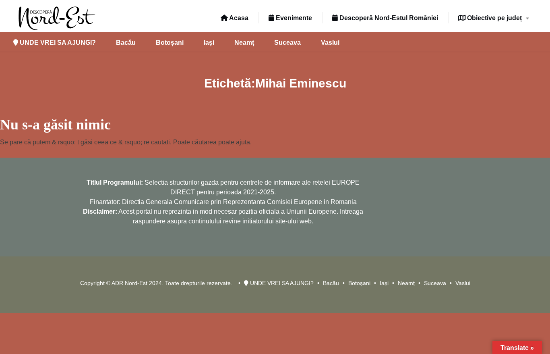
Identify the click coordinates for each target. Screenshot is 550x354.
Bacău (126, 42)
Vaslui (330, 42)
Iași (209, 42)
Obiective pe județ (493, 18)
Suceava (287, 42)
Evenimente (293, 18)
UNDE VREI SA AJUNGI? (57, 42)
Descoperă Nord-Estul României (388, 18)
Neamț (244, 42)
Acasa (238, 18)
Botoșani (170, 42)
